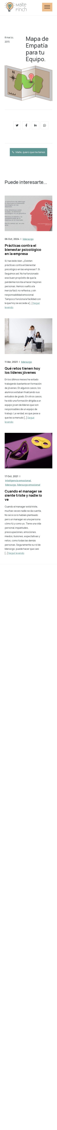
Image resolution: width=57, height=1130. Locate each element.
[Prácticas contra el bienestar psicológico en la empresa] (28, 216)
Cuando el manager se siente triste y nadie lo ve (23, 495)
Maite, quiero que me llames (30, 152)
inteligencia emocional (18, 480)
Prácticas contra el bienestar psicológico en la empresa (23, 249)
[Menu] (47, 7)
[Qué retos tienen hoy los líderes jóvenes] (28, 339)
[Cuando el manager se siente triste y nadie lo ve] (28, 453)
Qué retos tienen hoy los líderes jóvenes (22, 370)
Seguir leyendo (16, 553)
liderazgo (28, 239)
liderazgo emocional (28, 484)
